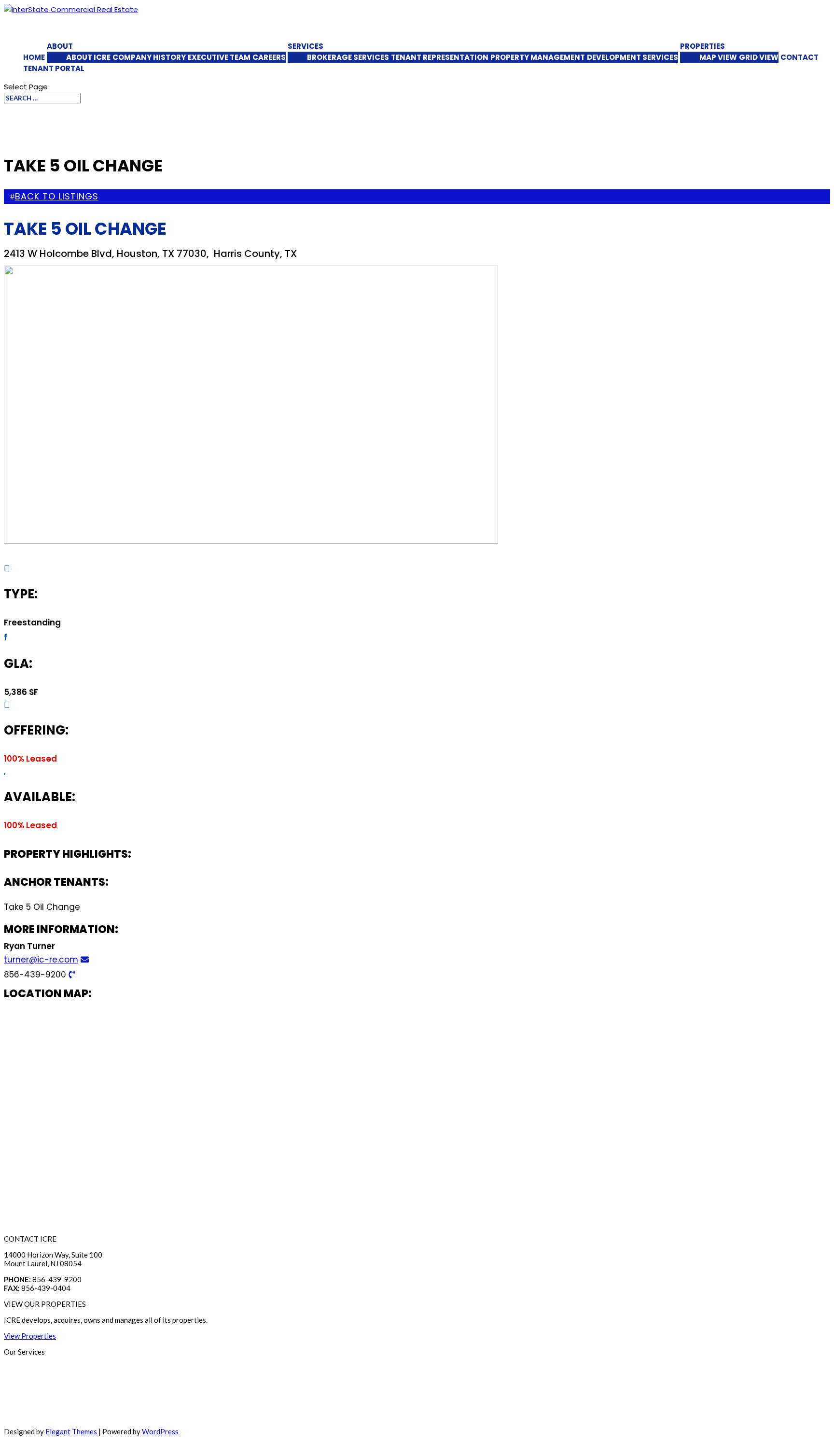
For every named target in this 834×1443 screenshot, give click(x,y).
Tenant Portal (53, 68)
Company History (149, 57)
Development (25, 1415)
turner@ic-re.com (41, 959)
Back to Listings (56, 196)
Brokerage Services (348, 57)
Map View (718, 57)
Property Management (537, 57)
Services (305, 46)
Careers (269, 57)
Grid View (758, 57)
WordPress (160, 1431)
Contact (799, 57)
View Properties (30, 1335)
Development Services (632, 57)
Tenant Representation (439, 57)
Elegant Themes (71, 1431)
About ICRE (88, 57)
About (60, 46)
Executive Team (219, 57)
